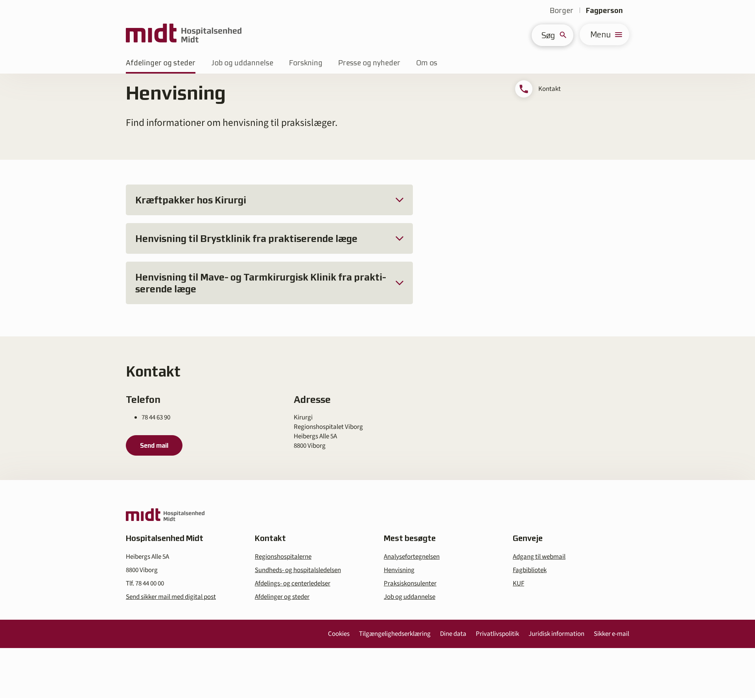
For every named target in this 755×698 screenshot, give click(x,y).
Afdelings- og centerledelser (292, 583)
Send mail (154, 445)
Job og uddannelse (242, 62)
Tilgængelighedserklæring (395, 634)
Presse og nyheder (369, 62)
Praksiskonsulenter (410, 583)
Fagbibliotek (530, 570)
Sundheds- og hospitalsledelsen (298, 570)
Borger (561, 10)
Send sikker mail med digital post (171, 597)
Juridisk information (556, 634)
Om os (426, 62)
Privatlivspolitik (497, 634)
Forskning (305, 62)
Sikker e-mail (611, 634)
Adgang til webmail (539, 556)
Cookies (339, 634)
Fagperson (604, 10)
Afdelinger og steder (160, 62)
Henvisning (399, 570)
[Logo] (183, 34)
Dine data (453, 634)
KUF (518, 583)
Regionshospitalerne (283, 556)
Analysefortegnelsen (412, 556)
